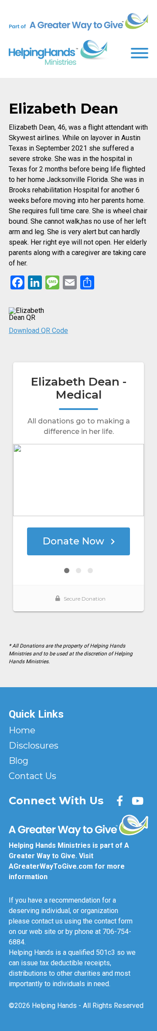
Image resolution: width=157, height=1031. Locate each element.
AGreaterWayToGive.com (51, 866)
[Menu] (139, 52)
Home (22, 730)
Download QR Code (38, 330)
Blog (18, 760)
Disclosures (33, 745)
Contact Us (32, 776)
